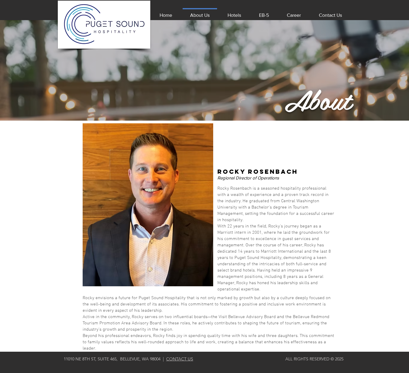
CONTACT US (179, 359)
